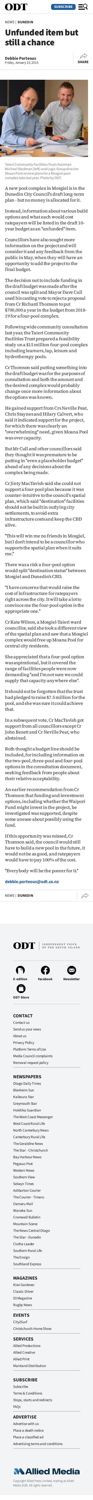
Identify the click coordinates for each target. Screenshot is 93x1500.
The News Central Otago (31, 1230)
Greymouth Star (25, 1103)
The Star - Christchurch (30, 1150)
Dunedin (25, 22)
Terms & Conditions (27, 1393)
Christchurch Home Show (32, 1328)
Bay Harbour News (27, 1157)
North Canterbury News (31, 1130)
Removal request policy (30, 1062)
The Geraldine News (28, 1143)
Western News (23, 1170)
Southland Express (27, 1264)
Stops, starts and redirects (32, 1400)
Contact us (21, 1022)
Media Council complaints (32, 1056)
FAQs (16, 1406)
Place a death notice (28, 1430)
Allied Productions (26, 1345)
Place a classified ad (28, 1437)
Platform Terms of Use (29, 1049)
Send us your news (27, 1029)
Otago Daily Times (27, 1083)
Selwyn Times (23, 1183)
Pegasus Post (23, 1163)
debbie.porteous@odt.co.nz (32, 882)
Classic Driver (23, 1291)
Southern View (24, 1177)
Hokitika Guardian (27, 1110)
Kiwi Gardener (23, 1285)
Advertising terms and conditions (37, 1444)
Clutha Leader (23, 1244)
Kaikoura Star (23, 1097)
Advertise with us (25, 1423)
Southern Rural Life (27, 1250)
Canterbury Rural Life (29, 1137)
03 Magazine (22, 1298)
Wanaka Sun (22, 1210)
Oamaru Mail (23, 1204)
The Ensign (21, 1257)
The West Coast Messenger (33, 1117)
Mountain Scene (25, 1224)
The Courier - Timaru (28, 1197)
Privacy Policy (23, 1042)
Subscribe (63, 6)
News (9, 22)
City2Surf (20, 1322)
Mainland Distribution (29, 1365)
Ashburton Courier (26, 1190)
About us (19, 1036)
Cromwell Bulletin (26, 1217)
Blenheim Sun (23, 1090)
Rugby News (22, 1305)
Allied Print (21, 1359)
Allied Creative (24, 1352)
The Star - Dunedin (27, 1237)
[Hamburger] (83, 7)
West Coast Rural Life (29, 1123)
